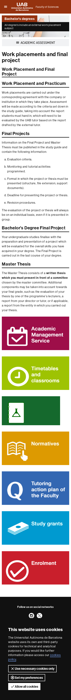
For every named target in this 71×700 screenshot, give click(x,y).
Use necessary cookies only (34, 669)
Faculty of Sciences (47, 7)
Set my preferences (29, 678)
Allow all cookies (26, 686)
